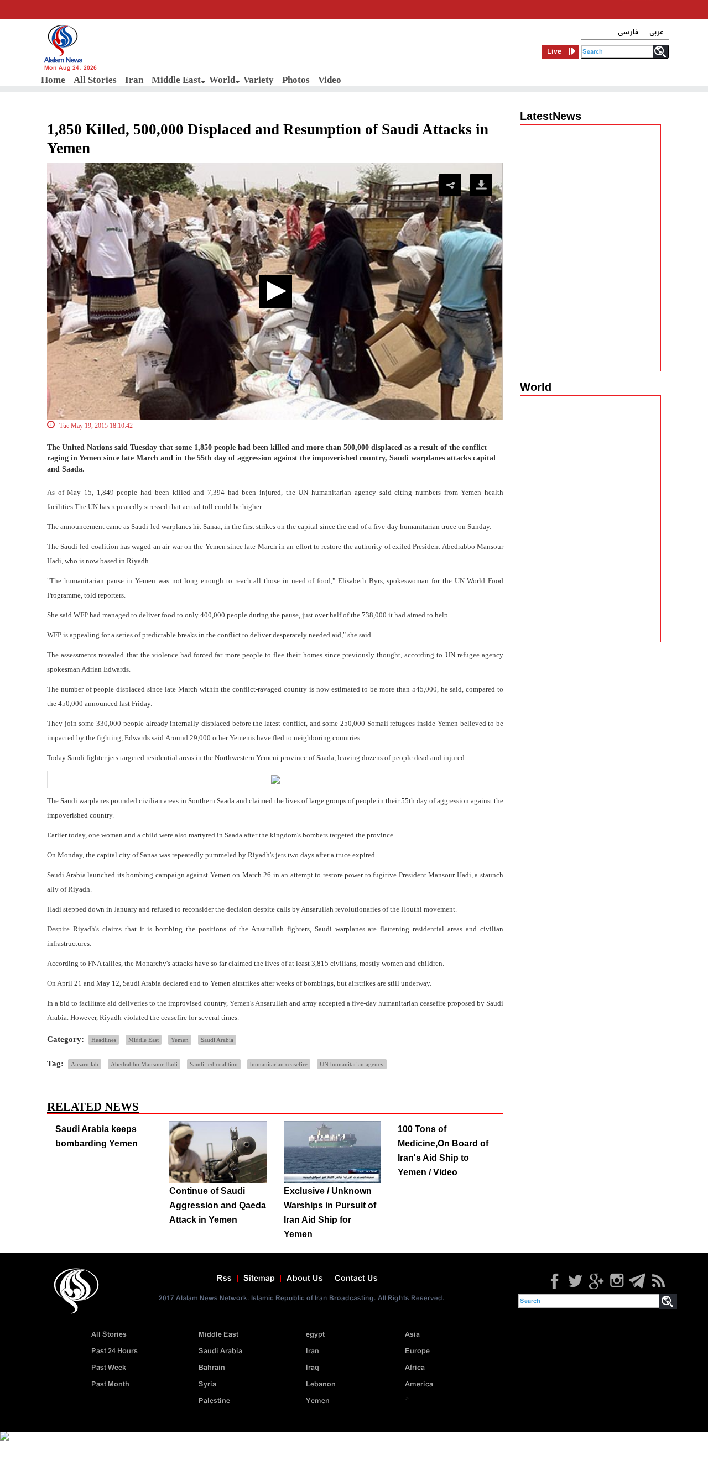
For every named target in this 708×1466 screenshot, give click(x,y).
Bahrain (212, 1368)
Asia (412, 1335)
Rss (224, 1278)
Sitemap (259, 1278)
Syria (207, 1384)
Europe (417, 1351)
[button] (275, 291)
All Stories (95, 80)
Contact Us (356, 1278)
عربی (656, 32)
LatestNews (550, 116)
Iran (134, 80)
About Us (305, 1278)
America (419, 1384)
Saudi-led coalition (214, 1064)
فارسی (628, 32)
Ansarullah (84, 1064)
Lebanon (321, 1384)
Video (329, 80)
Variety (258, 80)
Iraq (312, 1368)
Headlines (103, 1039)
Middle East (176, 80)
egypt (315, 1335)
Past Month (110, 1384)
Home (53, 80)
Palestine (214, 1401)
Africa (415, 1368)
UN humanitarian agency (352, 1064)
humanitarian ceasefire (279, 1064)
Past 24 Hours (114, 1351)
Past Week (108, 1368)
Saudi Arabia (217, 1039)
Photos (296, 80)
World (222, 80)
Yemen (180, 1039)
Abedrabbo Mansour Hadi (144, 1064)
